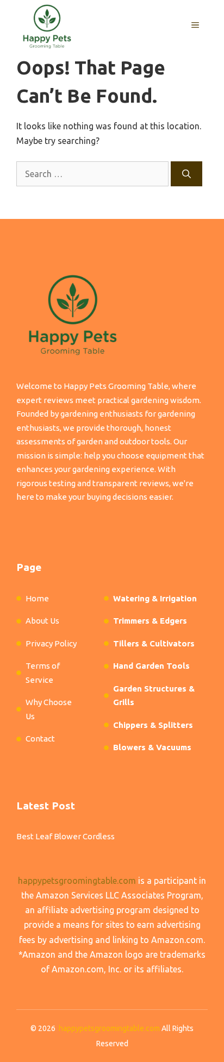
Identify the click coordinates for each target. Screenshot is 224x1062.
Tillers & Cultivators (154, 643)
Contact (40, 738)
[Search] (186, 173)
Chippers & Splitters (153, 725)
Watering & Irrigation (155, 598)
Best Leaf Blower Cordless (65, 836)
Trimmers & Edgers (150, 620)
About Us (42, 620)
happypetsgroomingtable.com (77, 880)
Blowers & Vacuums (152, 747)
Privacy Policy (51, 643)
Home (37, 598)
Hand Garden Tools (151, 665)
